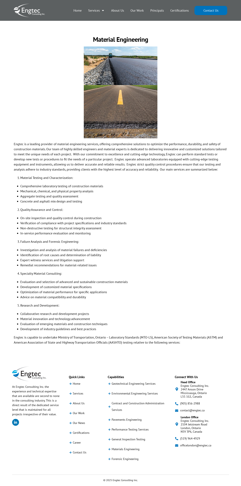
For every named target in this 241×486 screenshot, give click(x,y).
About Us (117, 10)
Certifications (179, 10)
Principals (157, 10)
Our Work (137, 10)
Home (77, 10)
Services (94, 10)
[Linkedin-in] (15, 422)
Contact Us (210, 10)
